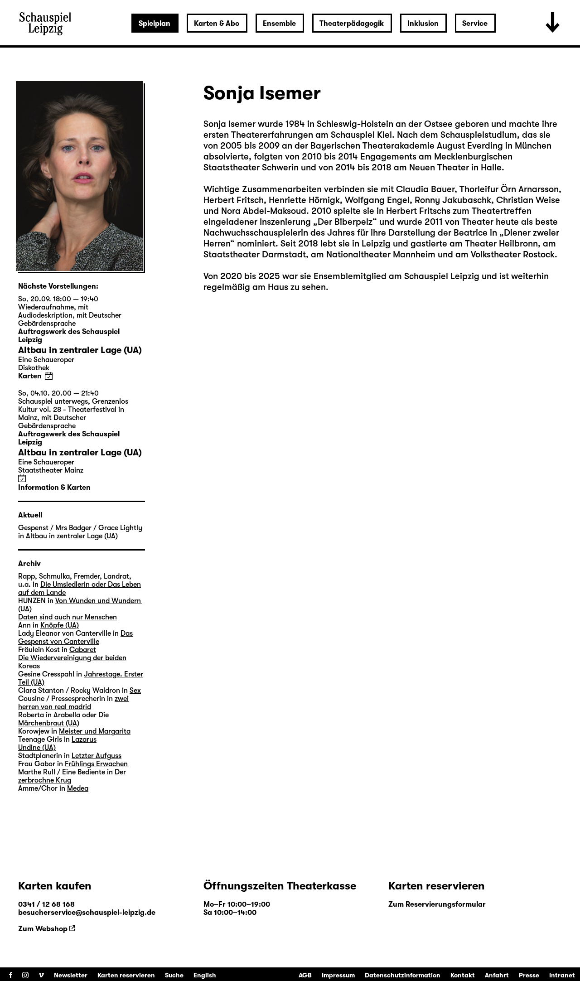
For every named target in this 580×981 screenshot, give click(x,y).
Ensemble (279, 23)
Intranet (562, 975)
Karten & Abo (216, 23)
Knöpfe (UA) (59, 625)
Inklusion (423, 23)
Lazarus (84, 739)
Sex (135, 690)
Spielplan (154, 23)
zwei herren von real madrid (73, 703)
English (204, 975)
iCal (49, 376)
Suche (174, 975)
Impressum (338, 975)
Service (475, 23)
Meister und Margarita (94, 731)
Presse (529, 975)
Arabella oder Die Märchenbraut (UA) (63, 719)
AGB (305, 975)
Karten (30, 376)
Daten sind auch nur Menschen (67, 617)
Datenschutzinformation (402, 975)
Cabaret (82, 650)
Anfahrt (497, 975)
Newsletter (70, 975)
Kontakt (462, 975)
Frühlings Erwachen (96, 764)
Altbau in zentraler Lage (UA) (72, 536)
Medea (77, 788)
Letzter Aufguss (96, 756)
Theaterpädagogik (351, 23)
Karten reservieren (126, 975)
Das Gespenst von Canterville (75, 637)
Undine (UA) (37, 748)
